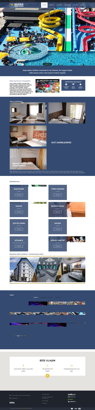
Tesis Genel (58, 297)
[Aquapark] (75, 307)
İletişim (82, 5)
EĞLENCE (19, 240)
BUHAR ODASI (57, 206)
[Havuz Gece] (38, 307)
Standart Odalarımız (25, 119)
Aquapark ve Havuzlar (46, 297)
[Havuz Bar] (38, 329)
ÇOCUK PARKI (19, 223)
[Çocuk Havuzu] (75, 329)
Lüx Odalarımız (60, 119)
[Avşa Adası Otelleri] (72, 401)
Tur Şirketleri (44, 403)
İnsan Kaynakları (45, 401)
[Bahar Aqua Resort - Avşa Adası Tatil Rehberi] (72, 394)
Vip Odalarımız (21, 142)
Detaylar (19, 195)
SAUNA (57, 223)
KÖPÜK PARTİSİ (58, 240)
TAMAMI (35, 297)
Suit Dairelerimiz (61, 142)
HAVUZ (47, 64)
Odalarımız (59, 5)
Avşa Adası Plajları (45, 394)
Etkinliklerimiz (67, 5)
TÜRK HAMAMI (57, 189)
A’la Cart (76, 5)
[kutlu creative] (12, 402)
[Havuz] (57, 307)
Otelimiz (44, 5)
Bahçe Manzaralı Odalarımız (23, 164)
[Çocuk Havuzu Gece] (19, 329)
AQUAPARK (19, 189)
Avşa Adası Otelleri (25, 408)
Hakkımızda (51, 5)
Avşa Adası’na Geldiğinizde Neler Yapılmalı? (47, 397)
